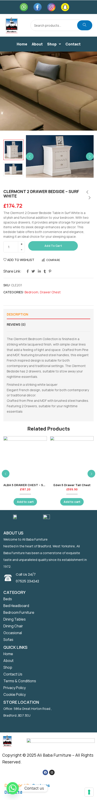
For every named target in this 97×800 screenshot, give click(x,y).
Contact (73, 44)
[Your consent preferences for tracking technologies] (89, 792)
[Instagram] (52, 772)
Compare (53, 260)
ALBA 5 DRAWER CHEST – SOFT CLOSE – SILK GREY (41, 485)
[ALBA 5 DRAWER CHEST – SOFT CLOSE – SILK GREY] (25, 458)
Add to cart (53, 246)
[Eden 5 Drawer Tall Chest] (72, 458)
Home (22, 44)
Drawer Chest (50, 292)
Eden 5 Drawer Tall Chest (71, 485)
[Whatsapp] (13, 788)
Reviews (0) (16, 324)
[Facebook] (45, 772)
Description (17, 314)
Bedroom (31, 292)
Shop (52, 44)
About (37, 44)
